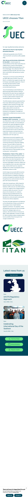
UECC (6, 2)
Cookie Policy (16, 492)
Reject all (9, 495)
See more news (14, 275)
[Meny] (24, 3)
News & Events (6, 14)
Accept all (18, 495)
